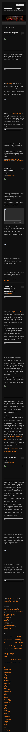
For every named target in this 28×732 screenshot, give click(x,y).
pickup (5, 162)
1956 (13, 636)
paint (5, 654)
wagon (9, 451)
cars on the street (9, 642)
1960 (15, 636)
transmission (19, 600)
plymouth (16, 653)
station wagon (14, 657)
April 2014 (6, 696)
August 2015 (6, 685)
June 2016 (6, 677)
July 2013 (6, 707)
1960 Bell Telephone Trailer (10, 608)
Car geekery (10, 279)
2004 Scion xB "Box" (8, 616)
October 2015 (7, 683)
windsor (14, 662)
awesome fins (7, 639)
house (5, 651)
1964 (15, 160)
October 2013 (7, 704)
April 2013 (6, 710)
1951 (8, 636)
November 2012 (7, 716)
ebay (8, 648)
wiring (17, 662)
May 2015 (6, 688)
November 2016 (7, 669)
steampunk (19, 657)
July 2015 (6, 686)
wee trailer (9, 601)
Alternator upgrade (11, 33)
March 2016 (6, 680)
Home (5, 23)
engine (22, 160)
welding (9, 662)
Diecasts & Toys (7, 622)
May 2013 (6, 708)
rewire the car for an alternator (15, 436)
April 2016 (6, 678)
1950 (6, 637)
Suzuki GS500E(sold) (9, 625)
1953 (11, 637)
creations (6, 620)
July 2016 (6, 675)
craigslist (15, 645)
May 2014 (6, 694)
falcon (13, 450)
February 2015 (7, 689)
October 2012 (7, 718)
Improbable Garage (12, 8)
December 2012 (7, 715)
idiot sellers (10, 651)
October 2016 (7, 671)
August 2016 (6, 674)
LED (16, 651)
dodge (5, 648)
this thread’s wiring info (16, 113)
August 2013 (6, 705)
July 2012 (6, 722)
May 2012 (6, 726)
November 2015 (7, 682)
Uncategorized (7, 630)
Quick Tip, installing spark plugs (10, 170)
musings (22, 651)
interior (13, 651)
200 (7, 450)
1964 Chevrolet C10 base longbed (11, 609)
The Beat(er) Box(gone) (9, 626)
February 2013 (7, 711)
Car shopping (7, 619)
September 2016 (7, 672)
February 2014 (7, 699)
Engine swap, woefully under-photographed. (9, 288)
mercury (18, 651)
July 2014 (6, 693)
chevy (5, 645)
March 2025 (6, 667)
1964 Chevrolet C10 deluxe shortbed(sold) (13, 611)
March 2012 (6, 729)
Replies (14, 451)
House (5, 623)
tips (21, 279)
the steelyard (11, 659)
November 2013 (7, 702)
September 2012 (7, 719)
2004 (22, 636)
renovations (20, 653)
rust (5, 656)
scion (9, 657)
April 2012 (6, 727)
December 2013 (7, 700)
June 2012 (6, 724)
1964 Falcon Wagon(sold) (13, 448)
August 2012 (6, 721)
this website (9, 83)
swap (7, 451)
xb (19, 662)
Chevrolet (19, 160)
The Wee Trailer (7, 628)
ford (15, 450)
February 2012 (7, 730)
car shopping (16, 639)
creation (21, 646)
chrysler (8, 646)
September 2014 (7, 691)
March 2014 (6, 697)
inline (18, 450)
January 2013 (7, 713)
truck (15, 659)
